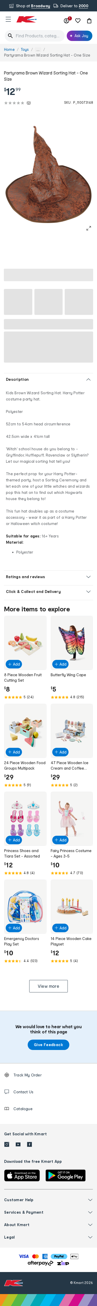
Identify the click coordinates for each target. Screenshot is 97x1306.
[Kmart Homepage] (26, 19)
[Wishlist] (78, 21)
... (38, 50)
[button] (8, 19)
